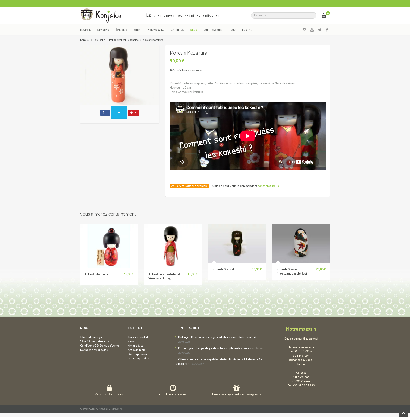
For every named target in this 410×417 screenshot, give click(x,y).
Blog (232, 29)
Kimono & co (156, 29)
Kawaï (138, 29)
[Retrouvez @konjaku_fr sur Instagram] (304, 29)
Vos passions (213, 29)
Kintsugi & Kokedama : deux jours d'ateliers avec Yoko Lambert (217, 337)
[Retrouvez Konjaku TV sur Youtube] (312, 29)
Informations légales (92, 337)
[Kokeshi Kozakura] (119, 74)
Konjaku (103, 29)
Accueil (85, 29)
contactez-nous (268, 185)
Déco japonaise (137, 354)
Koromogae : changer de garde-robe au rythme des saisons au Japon (221, 348)
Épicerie (121, 29)
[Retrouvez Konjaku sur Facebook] (327, 29)
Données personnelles (94, 350)
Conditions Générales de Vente (99, 345)
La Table (177, 29)
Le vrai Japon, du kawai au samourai (182, 15)
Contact (248, 29)
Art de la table (136, 350)
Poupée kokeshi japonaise (187, 70)
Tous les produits (138, 337)
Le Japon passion (138, 358)
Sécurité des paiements (94, 341)
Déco (193, 29)
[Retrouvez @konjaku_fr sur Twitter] (320, 29)
